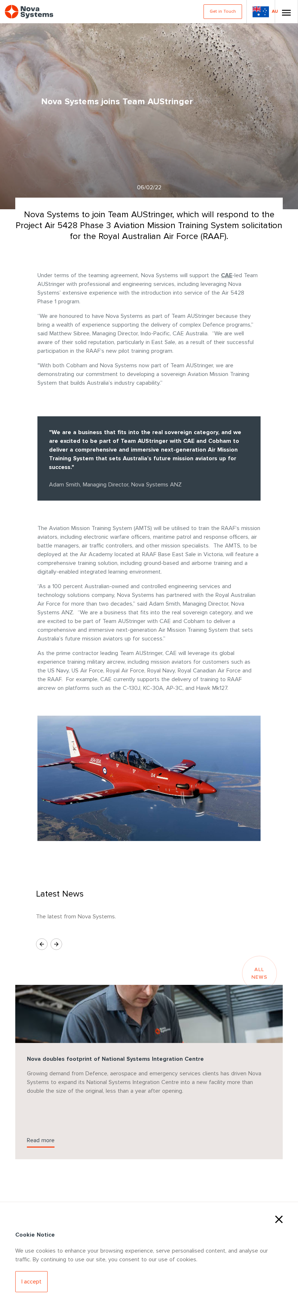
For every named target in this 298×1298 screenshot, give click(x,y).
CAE (226, 275)
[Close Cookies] (279, 1218)
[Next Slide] (56, 944)
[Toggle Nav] (286, 11)
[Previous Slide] (42, 944)
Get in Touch (223, 11)
